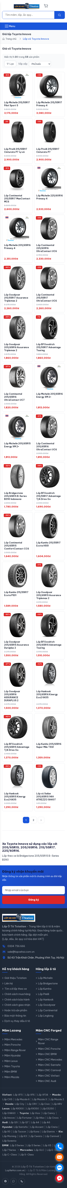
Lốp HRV (57, 1103)
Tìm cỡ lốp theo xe (15, 988)
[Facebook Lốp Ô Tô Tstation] (5, 1181)
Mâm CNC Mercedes (50, 1059)
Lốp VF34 (42, 1094)
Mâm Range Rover (15, 1050)
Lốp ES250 (48, 1108)
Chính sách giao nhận (17, 1004)
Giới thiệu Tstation (15, 978)
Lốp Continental (47, 1010)
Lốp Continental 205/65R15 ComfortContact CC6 (16, 545)
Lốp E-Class (54, 1150)
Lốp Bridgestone (48, 983)
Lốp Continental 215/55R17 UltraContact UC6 (46, 297)
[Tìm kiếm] (59, 15)
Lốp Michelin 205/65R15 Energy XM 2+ (17, 445)
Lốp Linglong (45, 1015)
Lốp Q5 (13, 1122)
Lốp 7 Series (9, 1150)
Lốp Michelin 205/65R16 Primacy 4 (17, 246)
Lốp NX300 (17, 1108)
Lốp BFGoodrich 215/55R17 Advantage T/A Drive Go (48, 496)
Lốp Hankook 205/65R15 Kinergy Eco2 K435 (15, 796)
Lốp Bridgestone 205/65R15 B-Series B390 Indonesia (15, 496)
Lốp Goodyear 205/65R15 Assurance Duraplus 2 (16, 644)
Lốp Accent (37, 1126)
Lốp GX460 (9, 1113)
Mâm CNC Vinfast (48, 1075)
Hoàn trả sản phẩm (15, 1010)
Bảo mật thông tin (15, 1015)
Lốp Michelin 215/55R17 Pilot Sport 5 (17, 104)
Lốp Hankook (45, 999)
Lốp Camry (49, 1113)
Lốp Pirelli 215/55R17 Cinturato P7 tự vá (15, 150)
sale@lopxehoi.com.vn (21, 951)
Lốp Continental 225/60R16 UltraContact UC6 (46, 248)
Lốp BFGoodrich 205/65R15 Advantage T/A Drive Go (16, 747)
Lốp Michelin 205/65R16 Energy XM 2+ (49, 395)
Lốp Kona (34, 1131)
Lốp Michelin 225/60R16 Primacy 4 (49, 197)
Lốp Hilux (39, 1117)
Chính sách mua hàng (17, 994)
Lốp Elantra (48, 1131)
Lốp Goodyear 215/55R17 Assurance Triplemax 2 (16, 297)
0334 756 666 (16, 946)
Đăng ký (33, 899)
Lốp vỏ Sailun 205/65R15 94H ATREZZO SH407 (46, 796)
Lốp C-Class (10, 1154)
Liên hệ (8, 983)
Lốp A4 (35, 1122)
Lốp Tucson (19, 1131)
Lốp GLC (39, 1150)
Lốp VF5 (18, 1094)
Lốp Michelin (45, 978)
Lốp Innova (9, 1117)
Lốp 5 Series (34, 1145)
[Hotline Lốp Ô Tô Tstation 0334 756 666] (22, 1181)
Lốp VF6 (30, 1094)
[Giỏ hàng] (46, 6)
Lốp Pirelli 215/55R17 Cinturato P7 (47, 150)
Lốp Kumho (44, 988)
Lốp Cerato (35, 1136)
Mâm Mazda (11, 1077)
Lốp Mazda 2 (56, 1099)
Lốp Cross (53, 1117)
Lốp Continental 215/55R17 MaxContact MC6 (17, 198)
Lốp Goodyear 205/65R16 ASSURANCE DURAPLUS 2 (12, 696)
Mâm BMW (10, 1071)
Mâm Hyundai (12, 1055)
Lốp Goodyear (46, 1004)
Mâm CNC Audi (47, 1081)
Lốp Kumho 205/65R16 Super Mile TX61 (48, 745)
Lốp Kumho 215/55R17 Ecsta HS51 (48, 544)
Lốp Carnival (52, 1136)
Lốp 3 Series (17, 1145)
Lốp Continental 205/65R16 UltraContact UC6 (46, 446)
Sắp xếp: (23, 63)
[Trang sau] (41, 820)
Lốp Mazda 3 (39, 1099)
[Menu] (6, 6)
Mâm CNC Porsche (49, 1048)
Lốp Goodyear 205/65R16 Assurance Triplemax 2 (16, 347)
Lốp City (19, 1103)
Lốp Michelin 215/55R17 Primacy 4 (49, 104)
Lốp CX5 (7, 1099)
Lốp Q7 (24, 1122)
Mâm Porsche (12, 1044)
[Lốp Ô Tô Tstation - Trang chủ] (26, 6)
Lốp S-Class (27, 1154)
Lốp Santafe (21, 1126)
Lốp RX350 (32, 1108)
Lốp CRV (32, 1103)
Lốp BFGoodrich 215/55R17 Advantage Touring (48, 347)
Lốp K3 (23, 1136)
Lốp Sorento (9, 1140)
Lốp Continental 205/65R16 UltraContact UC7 (14, 397)
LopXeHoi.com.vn (14, 1170)
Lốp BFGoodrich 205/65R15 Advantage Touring (48, 644)
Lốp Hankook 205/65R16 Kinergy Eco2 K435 (47, 694)
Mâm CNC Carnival (49, 1070)
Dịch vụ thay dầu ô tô (17, 1021)
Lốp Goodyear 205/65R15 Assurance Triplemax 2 (48, 595)
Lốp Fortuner (24, 1117)
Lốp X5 (47, 1145)
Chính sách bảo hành (17, 999)
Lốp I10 (6, 1131)
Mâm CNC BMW (47, 1054)
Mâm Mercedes (13, 1039)
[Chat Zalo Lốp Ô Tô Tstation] (13, 1181)
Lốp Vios (35, 1113)
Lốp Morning (9, 1136)
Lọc (12, 63)
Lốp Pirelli (43, 994)
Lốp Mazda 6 (22, 1099)
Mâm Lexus (11, 1061)
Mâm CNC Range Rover (48, 1041)
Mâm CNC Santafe (49, 1065)
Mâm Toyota (12, 1066)
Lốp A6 (46, 1122)
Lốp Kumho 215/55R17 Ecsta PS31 (16, 594)
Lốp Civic (44, 1103)
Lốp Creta (52, 1126)
